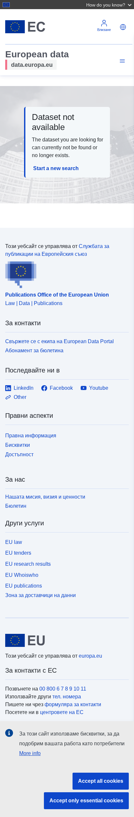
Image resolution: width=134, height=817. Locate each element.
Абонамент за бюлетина (34, 350)
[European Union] (64, 640)
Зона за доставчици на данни (40, 595)
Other (20, 397)
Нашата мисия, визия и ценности (45, 497)
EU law (13, 542)
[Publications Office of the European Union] (64, 273)
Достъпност (19, 454)
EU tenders (18, 553)
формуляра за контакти (73, 704)
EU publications (23, 586)
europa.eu (90, 656)
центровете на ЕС (62, 712)
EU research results (28, 564)
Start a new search (56, 168)
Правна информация (30, 435)
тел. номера (66, 696)
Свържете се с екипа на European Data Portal (59, 341)
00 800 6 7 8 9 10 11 (62, 689)
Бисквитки (17, 445)
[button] (109, 4)
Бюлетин (15, 506)
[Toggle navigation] (121, 61)
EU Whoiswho (21, 575)
